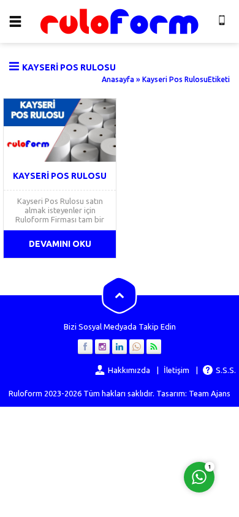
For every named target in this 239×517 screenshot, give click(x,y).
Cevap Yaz (123, 427)
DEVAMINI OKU (60, 244)
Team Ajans (209, 393)
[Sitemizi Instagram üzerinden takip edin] (102, 346)
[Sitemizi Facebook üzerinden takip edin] (85, 346)
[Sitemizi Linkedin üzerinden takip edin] (119, 346)
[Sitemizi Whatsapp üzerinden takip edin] (136, 346)
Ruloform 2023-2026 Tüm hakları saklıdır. (81, 393)
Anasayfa (118, 79)
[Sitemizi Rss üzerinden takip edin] (153, 346)
